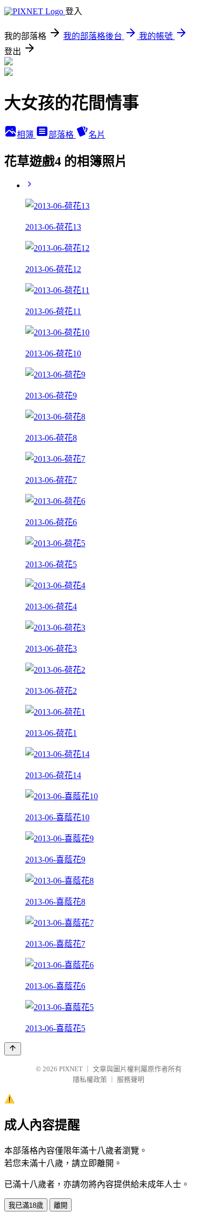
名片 (96, 134)
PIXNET (71, 1069)
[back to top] (12, 1048)
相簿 (26, 134)
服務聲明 (130, 1079)
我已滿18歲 (25, 1205)
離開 (60, 1205)
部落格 (62, 134)
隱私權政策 (90, 1079)
